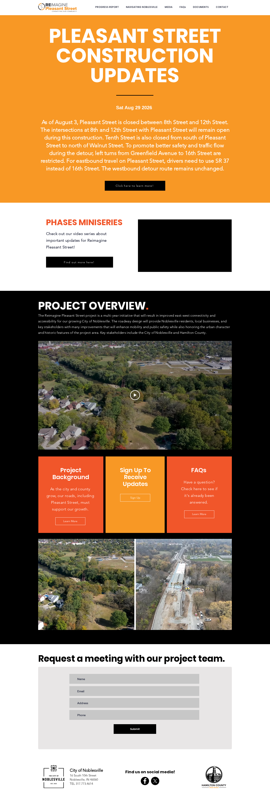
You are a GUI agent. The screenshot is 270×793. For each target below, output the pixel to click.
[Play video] (135, 395)
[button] (135, 584)
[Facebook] (145, 781)
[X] (155, 781)
